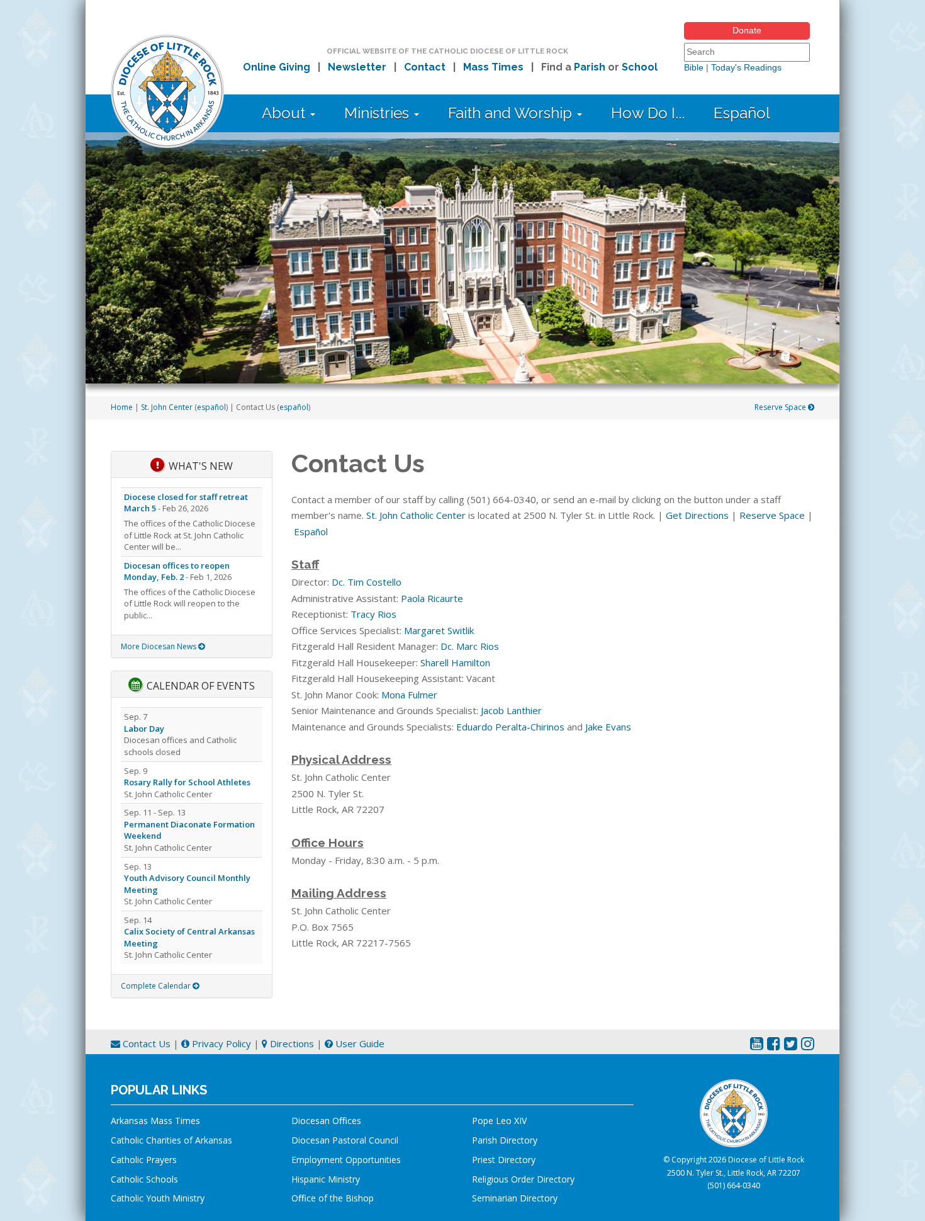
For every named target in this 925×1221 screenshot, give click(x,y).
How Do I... (648, 113)
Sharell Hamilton (455, 662)
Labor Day (144, 728)
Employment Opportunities (346, 1160)
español (211, 407)
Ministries (378, 113)
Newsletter (357, 67)
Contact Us (145, 1043)
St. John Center (167, 407)
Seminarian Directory (515, 1198)
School (640, 67)
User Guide (358, 1043)
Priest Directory (503, 1160)
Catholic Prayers (144, 1160)
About (285, 113)
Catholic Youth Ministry (158, 1198)
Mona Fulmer (409, 694)
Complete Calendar (157, 985)
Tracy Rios (373, 614)
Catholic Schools (144, 1179)
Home (122, 407)
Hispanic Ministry (325, 1179)
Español (742, 113)
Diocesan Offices (326, 1121)
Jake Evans (608, 726)
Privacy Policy (220, 1043)
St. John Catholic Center (416, 515)
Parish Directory (504, 1140)
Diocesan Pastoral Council (344, 1140)
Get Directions (697, 515)
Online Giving (276, 67)
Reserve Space (781, 407)
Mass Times (493, 67)
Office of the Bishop (332, 1198)
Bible (694, 67)
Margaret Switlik (439, 630)
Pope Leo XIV (499, 1121)
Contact (425, 67)
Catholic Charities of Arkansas (171, 1140)
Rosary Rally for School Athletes (187, 782)
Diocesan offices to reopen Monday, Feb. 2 (177, 571)
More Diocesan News (159, 646)
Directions (290, 1043)
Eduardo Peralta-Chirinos (510, 726)
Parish (589, 67)
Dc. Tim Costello (366, 582)
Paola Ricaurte (432, 598)
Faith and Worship (512, 113)
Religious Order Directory (523, 1179)
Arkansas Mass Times (155, 1121)
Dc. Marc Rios (469, 646)
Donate (746, 30)
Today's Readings (746, 67)
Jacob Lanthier (511, 710)
